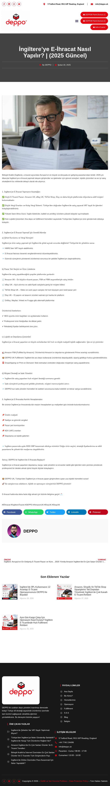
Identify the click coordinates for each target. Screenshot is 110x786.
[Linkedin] (9, 4)
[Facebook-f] (4, 4)
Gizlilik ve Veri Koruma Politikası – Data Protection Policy (64, 781)
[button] (76, 20)
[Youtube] (19, 4)
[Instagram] (14, 4)
